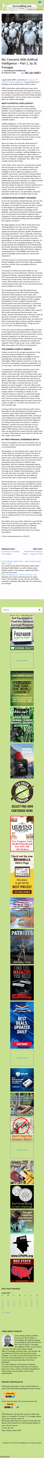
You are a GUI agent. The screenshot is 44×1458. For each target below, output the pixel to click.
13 (20, 1302)
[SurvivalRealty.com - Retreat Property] (22, 632)
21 (26, 1304)
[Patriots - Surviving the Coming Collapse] (22, 946)
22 (31, 1304)
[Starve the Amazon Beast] (22, 1129)
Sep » (9, 1312)
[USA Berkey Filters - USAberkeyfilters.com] (22, 1104)
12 (14, 1302)
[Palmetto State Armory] (22, 1025)
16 (37, 1302)
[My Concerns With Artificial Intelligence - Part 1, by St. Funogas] (22, 34)
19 (14, 1304)
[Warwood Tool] (22, 1172)
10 (2, 1302)
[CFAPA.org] (22, 1246)
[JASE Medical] (22, 1221)
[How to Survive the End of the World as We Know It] (22, 688)
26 (14, 1306)
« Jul (3, 1312)
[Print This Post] (22, 73)
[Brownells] (22, 874)
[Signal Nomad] (22, 761)
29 (31, 1306)
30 (37, 1306)
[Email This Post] (24, 73)
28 (26, 1306)
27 (20, 1306)
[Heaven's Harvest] (22, 833)
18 (8, 1304)
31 (2, 1308)
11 (8, 1302)
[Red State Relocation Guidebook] (22, 1270)
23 (37, 1304)
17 (2, 1304)
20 (20, 1304)
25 (8, 1306)
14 (26, 1302)
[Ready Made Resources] (22, 724)
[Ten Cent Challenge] (22, 1197)
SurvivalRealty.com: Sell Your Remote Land (19, 575)
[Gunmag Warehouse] (22, 982)
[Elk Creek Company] (22, 797)
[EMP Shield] (22, 1080)
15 (31, 1302)
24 (2, 1306)
